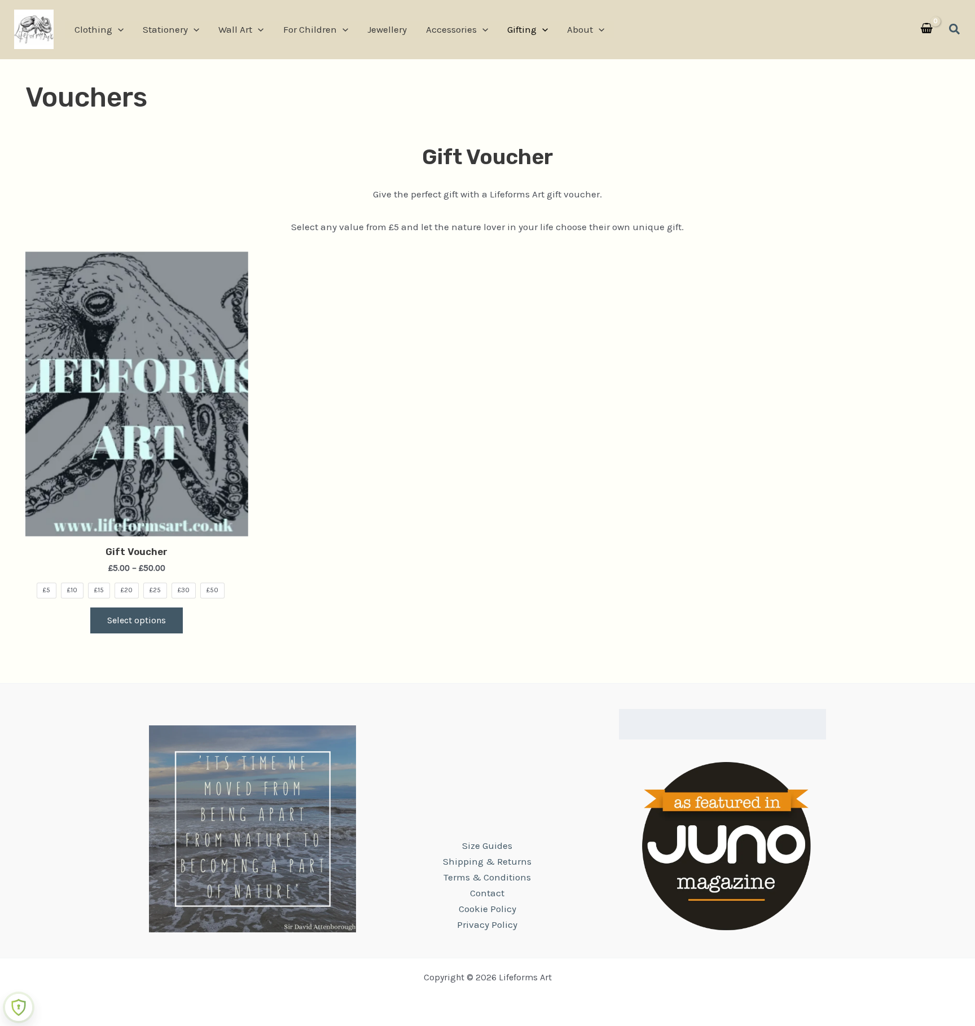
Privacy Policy (487, 924)
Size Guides (487, 845)
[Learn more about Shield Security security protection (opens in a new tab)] (19, 1007)
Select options (136, 620)
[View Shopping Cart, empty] (926, 30)
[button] (118, 29)
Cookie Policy (487, 908)
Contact (487, 893)
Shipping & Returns (487, 861)
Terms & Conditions (487, 877)
